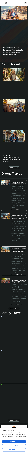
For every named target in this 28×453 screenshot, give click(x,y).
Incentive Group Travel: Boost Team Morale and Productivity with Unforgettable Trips (19, 217)
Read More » (16, 210)
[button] (25, 3)
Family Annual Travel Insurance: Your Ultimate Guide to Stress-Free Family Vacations (13, 51)
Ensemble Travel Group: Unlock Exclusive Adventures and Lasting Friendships (18, 183)
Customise (14, 446)
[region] (14, 440)
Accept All (14, 442)
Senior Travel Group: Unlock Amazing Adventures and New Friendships (18, 281)
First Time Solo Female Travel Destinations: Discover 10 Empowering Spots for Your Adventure (12, 158)
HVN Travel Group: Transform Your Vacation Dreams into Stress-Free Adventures (18, 250)
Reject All (14, 450)
